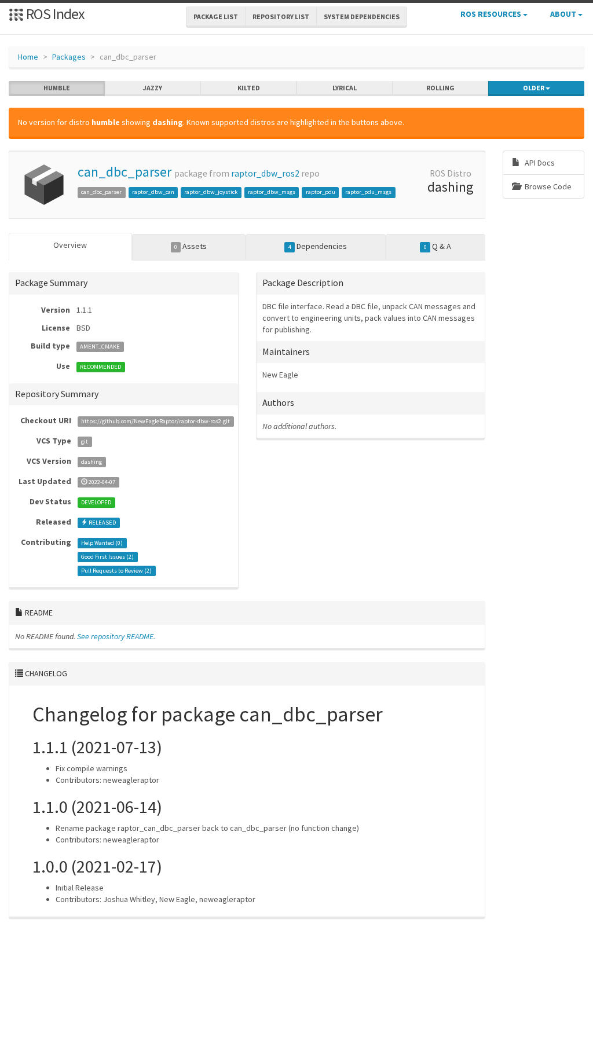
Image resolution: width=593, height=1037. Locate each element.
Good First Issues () (107, 556)
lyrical (344, 87)
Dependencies (317, 246)
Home (28, 57)
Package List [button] (215, 16)
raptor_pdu (320, 192)
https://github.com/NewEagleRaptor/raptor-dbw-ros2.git (155, 421)
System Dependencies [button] (362, 16)
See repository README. (116, 636)
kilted (248, 87)
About (564, 14)
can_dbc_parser (124, 172)
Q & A (437, 246)
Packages (69, 57)
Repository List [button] (280, 16)
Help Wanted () (102, 543)
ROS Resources (491, 14)
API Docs (539, 162)
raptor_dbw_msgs (271, 192)
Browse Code (547, 186)
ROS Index (54, 13)
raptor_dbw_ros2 (265, 173)
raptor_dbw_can (153, 192)
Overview (70, 245)
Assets (190, 246)
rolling (440, 87)
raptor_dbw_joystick (210, 192)
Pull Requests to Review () (116, 570)
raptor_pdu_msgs (368, 192)
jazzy (152, 87)
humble (56, 87)
